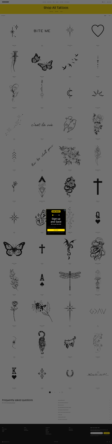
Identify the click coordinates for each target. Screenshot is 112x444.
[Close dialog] (64, 210)
